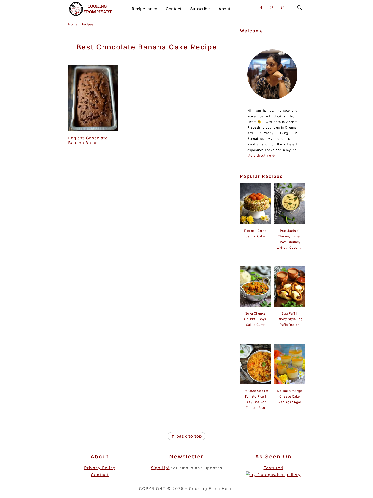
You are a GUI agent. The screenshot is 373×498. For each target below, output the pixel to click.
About (224, 8)
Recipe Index (144, 8)
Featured (273, 468)
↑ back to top (186, 436)
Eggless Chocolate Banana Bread (88, 140)
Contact (174, 8)
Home (72, 24)
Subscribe (200, 8)
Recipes (87, 24)
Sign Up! (160, 468)
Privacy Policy (99, 468)
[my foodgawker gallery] (273, 475)
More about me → (261, 155)
